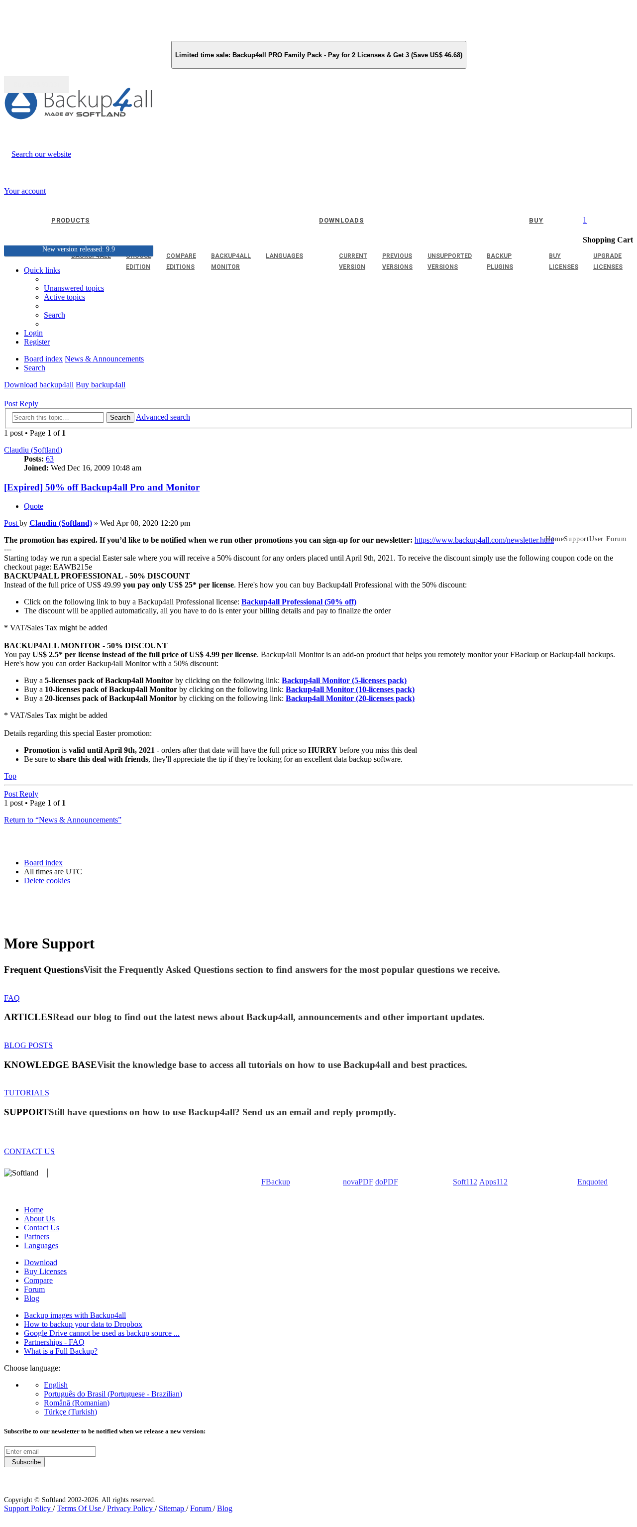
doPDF (386, 1181)
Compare (38, 1280)
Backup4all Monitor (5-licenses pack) (344, 680)
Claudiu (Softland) (33, 450)
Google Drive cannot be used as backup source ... (102, 1333)
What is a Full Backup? (61, 1351)
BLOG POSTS (28, 1045)
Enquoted (592, 1181)
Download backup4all (39, 384)
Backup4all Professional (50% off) (298, 601)
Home (33, 1209)
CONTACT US (29, 1151)
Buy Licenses (45, 1271)
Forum (34, 1289)
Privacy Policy (131, 1508)
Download (40, 1262)
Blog (31, 1298)
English (56, 1385)
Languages (41, 1245)
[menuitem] (64, 297)
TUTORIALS (26, 1092)
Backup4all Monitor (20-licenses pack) (350, 698)
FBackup (275, 1181)
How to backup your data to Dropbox (83, 1324)
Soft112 (465, 1181)
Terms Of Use (80, 1508)
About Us (39, 1218)
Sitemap (172, 1508)
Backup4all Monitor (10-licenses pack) (350, 689)
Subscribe (24, 1462)
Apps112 (493, 1181)
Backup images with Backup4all (75, 1315)
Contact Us (41, 1227)
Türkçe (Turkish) (70, 1412)
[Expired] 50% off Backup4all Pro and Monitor (102, 487)
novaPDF (358, 1181)
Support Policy (28, 1508)
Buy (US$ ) (36, 84)
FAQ (12, 998)
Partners (36, 1236)
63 (50, 459)
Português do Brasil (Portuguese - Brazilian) (113, 1394)
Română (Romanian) (76, 1403)
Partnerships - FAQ (54, 1342)
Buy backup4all (100, 384)
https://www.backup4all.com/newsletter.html (484, 540)
